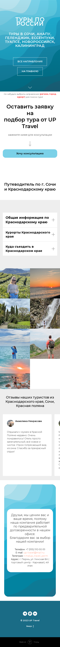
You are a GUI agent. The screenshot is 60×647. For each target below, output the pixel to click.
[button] (30, 515)
